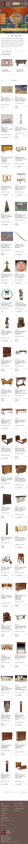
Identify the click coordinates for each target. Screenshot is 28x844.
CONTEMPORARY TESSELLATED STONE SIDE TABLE (6, 188)
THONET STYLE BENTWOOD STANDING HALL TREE (21, 129)
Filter (5, 80)
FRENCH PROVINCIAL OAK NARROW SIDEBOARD (6, 747)
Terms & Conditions (18, 803)
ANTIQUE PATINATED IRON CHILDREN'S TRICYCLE (6, 569)
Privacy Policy (17, 810)
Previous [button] (2, 66)
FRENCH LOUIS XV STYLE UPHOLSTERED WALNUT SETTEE (20, 539)
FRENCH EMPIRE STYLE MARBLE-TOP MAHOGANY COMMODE (20, 597)
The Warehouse (4, 813)
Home (2, 803)
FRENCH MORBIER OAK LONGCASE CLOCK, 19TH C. (7, 539)
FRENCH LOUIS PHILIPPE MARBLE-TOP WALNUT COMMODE (7, 480)
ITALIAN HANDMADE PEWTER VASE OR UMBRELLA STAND (6, 717)
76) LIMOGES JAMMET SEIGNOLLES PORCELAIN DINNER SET (21, 688)
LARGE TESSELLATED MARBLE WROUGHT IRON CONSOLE (20, 509)
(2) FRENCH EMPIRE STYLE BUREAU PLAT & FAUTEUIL (20, 362)
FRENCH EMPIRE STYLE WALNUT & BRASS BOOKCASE (6, 362)
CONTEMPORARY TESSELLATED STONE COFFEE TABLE (20, 159)
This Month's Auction (5, 805)
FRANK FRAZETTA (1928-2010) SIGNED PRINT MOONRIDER (20, 99)
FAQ (2, 822)
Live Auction (6, 16)
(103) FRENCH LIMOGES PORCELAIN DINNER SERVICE (6, 689)
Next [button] (26, 66)
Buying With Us (4, 808)
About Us (3, 815)
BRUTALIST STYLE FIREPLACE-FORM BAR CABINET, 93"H (6, 216)
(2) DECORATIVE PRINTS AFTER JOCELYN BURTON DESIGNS (7, 99)
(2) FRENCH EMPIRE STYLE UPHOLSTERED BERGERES (6, 392)
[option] (7, 65)
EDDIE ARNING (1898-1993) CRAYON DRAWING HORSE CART (21, 216)
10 (19, 792)
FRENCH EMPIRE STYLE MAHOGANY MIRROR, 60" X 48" (20, 658)
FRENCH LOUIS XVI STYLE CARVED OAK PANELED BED (20, 776)
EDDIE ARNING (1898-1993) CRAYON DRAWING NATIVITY (6, 246)
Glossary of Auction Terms (19, 805)
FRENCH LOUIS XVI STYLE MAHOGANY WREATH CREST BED (6, 450)
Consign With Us (16, 3)
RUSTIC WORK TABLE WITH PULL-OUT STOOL (20, 569)
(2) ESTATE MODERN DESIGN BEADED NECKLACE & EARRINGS (7, 304)
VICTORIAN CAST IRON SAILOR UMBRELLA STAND (7, 276)
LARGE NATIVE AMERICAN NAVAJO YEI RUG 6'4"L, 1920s (7, 70)
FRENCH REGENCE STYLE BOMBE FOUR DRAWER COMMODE (20, 480)
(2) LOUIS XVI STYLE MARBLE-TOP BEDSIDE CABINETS (6, 597)
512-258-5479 (4, 835)
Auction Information (21, 50)
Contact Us (3, 825)
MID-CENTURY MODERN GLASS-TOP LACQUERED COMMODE (7, 159)
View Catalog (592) (12, 29)
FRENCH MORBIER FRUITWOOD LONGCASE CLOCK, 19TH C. (20, 717)
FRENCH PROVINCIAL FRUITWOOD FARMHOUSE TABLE (6, 422)
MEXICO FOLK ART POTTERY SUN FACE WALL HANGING (20, 276)
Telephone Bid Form (5, 820)
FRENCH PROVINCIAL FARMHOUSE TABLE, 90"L (20, 422)
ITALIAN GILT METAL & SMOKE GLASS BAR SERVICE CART (20, 188)
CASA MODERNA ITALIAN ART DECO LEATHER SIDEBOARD (20, 70)
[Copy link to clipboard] (8, 36)
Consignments (4, 810)
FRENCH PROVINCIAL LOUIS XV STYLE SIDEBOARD (20, 333)
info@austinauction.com (6, 837)
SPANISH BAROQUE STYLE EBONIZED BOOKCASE (6, 509)
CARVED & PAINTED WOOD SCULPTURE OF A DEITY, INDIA (7, 333)
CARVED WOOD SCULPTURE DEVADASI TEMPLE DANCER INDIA (20, 304)
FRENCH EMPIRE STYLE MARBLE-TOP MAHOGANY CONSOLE (21, 392)
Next (24, 792)
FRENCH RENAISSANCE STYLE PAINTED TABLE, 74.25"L (20, 628)
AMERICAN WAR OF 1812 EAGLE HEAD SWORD (20, 246)
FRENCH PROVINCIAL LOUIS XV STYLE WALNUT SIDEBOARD (6, 628)
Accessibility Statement (19, 808)
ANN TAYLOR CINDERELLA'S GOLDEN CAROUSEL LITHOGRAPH (7, 129)
